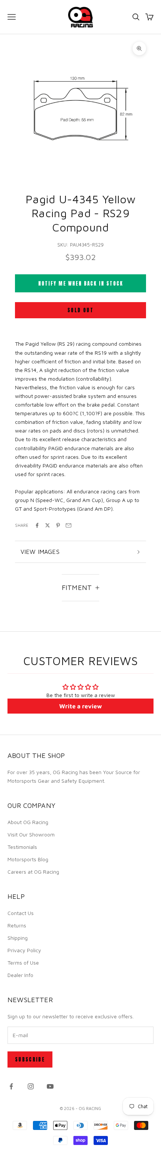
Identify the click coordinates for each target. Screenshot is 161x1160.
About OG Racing (27, 822)
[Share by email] (69, 525)
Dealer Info (20, 975)
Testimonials (22, 847)
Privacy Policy (24, 950)
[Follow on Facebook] (11, 1086)
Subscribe (30, 1059)
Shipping (17, 938)
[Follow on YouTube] (50, 1086)
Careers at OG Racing (33, 871)
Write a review (80, 706)
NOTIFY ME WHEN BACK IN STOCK (80, 283)
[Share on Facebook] (37, 525)
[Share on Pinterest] (58, 525)
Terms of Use (23, 962)
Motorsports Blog (27, 859)
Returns (16, 925)
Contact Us (20, 913)
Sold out (80, 310)
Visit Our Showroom (31, 834)
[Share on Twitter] (48, 525)
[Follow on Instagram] (30, 1086)
